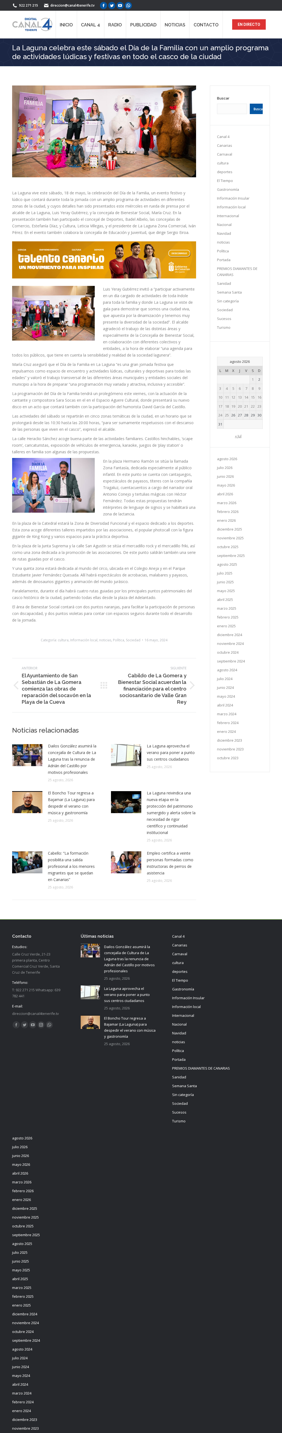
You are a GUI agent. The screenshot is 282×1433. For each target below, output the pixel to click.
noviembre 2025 (230, 537)
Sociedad (133, 640)
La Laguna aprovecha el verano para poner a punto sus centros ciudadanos (171, 752)
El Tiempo (225, 180)
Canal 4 (223, 136)
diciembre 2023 (229, 740)
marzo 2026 (226, 502)
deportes (224, 171)
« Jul (238, 436)
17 (220, 406)
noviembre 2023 (230, 749)
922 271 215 (28, 5)
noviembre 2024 (230, 643)
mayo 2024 (226, 696)
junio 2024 (225, 687)
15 (253, 397)
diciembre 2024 (229, 634)
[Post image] (27, 755)
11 (227, 397)
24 (220, 415)
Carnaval (224, 154)
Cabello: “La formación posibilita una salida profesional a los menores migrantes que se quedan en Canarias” (71, 866)
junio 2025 (225, 581)
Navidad (224, 233)
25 (227, 415)
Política (118, 640)
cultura (63, 640)
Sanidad (224, 283)
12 (233, 397)
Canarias (224, 145)
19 (233, 406)
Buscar (223, 98)
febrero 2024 (227, 722)
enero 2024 (226, 731)
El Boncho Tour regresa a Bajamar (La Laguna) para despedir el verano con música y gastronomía (71, 802)
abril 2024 (225, 705)
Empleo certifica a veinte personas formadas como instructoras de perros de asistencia (170, 863)
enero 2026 (226, 520)
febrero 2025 (227, 617)
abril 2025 (225, 599)
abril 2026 (225, 494)
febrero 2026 (227, 511)
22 (253, 406)
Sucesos (224, 318)
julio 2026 (224, 467)
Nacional (224, 224)
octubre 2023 (227, 757)
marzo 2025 (226, 608)
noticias (105, 640)
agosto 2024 (227, 669)
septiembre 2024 (231, 661)
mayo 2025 (226, 590)
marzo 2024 (226, 713)
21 (246, 406)
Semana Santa (229, 292)
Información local (83, 640)
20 (240, 406)
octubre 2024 (227, 652)
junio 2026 (225, 476)
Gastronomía (228, 189)
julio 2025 (224, 573)
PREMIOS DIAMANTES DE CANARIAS (237, 271)
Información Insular (233, 198)
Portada (224, 259)
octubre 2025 (227, 546)
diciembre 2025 (229, 529)
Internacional (228, 215)
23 (259, 406)
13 (240, 397)
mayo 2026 (226, 485)
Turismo (224, 327)
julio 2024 (224, 678)
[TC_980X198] (104, 277)
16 (259, 397)
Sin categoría (228, 301)
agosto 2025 (227, 564)
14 (246, 397)
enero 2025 (226, 625)
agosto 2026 (227, 458)
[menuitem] (66, 24)
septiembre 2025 (231, 555)
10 (220, 397)
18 (227, 406)
